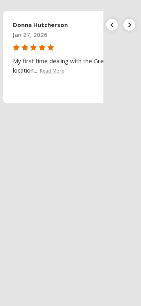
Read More (52, 70)
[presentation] (112, 25)
